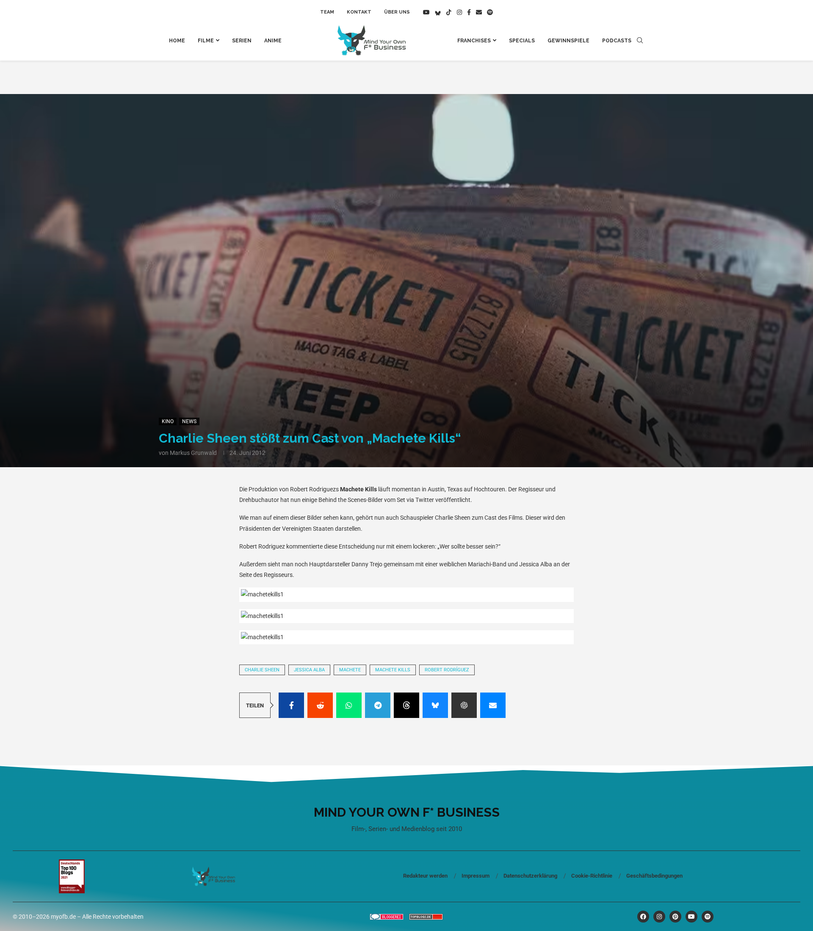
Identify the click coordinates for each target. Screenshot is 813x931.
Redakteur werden (425, 876)
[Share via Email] (493, 705)
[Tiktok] (448, 12)
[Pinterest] (675, 917)
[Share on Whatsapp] (349, 705)
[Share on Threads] (406, 705)
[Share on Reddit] (320, 705)
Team (327, 12)
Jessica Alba (309, 670)
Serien (242, 41)
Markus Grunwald (193, 452)
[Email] (479, 12)
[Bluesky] (437, 12)
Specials (522, 41)
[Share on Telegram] (377, 705)
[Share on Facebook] (291, 705)
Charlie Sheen (262, 670)
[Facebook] (469, 12)
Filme (206, 41)
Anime (273, 41)
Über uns (397, 12)
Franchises (474, 41)
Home (177, 41)
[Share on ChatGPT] (464, 705)
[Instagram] (459, 12)
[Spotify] (490, 12)
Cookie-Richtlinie (591, 876)
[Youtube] (426, 12)
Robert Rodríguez (447, 670)
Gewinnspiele (568, 41)
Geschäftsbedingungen (654, 876)
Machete (350, 670)
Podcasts (616, 41)
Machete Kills (392, 670)
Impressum (475, 876)
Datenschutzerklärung (530, 876)
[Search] (640, 40)
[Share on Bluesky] (435, 705)
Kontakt (359, 12)
